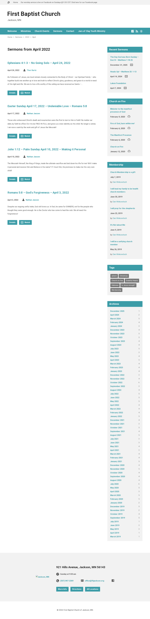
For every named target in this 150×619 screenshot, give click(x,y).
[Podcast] (141, 31)
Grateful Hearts (132, 280)
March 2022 (115, 409)
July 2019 (114, 521)
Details (12, 93)
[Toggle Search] (9, 2)
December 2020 (117, 465)
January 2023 (116, 371)
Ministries (26, 31)
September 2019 (117, 518)
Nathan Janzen (33, 113)
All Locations (92, 589)
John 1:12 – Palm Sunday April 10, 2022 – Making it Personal (47, 149)
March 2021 (115, 454)
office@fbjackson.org (94, 581)
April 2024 (114, 315)
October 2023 (116, 337)
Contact (70, 31)
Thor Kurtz (31, 70)
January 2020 (116, 503)
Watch (27, 93)
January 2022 (116, 416)
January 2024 (116, 326)
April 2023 (114, 360)
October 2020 (116, 473)
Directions (76, 589)
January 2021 (116, 461)
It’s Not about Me (117, 225)
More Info (62, 589)
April (34, 37)
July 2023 (114, 349)
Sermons (57, 31)
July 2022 (114, 394)
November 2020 (117, 469)
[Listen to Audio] (129, 116)
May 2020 (114, 488)
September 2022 (117, 386)
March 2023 (115, 364)
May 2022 (114, 401)
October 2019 (116, 514)
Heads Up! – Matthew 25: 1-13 (123, 72)
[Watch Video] (131, 65)
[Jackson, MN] (42, 577)
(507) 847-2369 (66, 581)
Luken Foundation (118, 83)
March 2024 (115, 319)
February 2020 (116, 499)
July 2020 (114, 484)
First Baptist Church (33, 13)
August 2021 (115, 435)
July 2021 (114, 439)
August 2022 (115, 390)
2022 (27, 37)
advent (114, 276)
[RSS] (137, 31)
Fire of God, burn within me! (122, 123)
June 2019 (114, 525)
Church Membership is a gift (122, 172)
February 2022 (116, 412)
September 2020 (117, 476)
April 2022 (114, 405)
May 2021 (114, 446)
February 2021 (116, 458)
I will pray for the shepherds (122, 208)
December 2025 (117, 311)
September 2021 (117, 431)
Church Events (42, 31)
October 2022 (116, 382)
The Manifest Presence (120, 135)
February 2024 (116, 322)
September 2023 (117, 341)
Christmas (124, 276)
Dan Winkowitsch (120, 182)
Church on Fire (116, 147)
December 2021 (117, 420)
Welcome (12, 31)
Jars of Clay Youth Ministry (91, 31)
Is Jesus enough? (128, 285)
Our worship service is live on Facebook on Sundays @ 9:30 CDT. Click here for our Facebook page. (59, 2)
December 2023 (117, 330)
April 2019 (114, 533)
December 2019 (117, 506)
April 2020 (114, 491)
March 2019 (115, 537)
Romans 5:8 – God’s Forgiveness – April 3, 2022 (38, 192)
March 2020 (115, 495)
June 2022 (114, 397)
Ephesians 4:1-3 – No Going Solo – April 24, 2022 (39, 63)
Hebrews (115, 285)
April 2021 (114, 450)
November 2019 (117, 510)
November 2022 (117, 379)
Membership (116, 290)
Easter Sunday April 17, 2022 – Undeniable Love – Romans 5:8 (47, 106)
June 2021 (114, 443)
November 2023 (117, 334)
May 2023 (114, 356)
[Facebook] (132, 31)
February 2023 (116, 367)
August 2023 (115, 345)
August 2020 (115, 480)
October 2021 (116, 428)
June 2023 (114, 352)
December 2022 (117, 375)
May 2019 (114, 529)
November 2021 (117, 424)
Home (15, 2)
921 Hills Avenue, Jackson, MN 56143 (80, 567)
